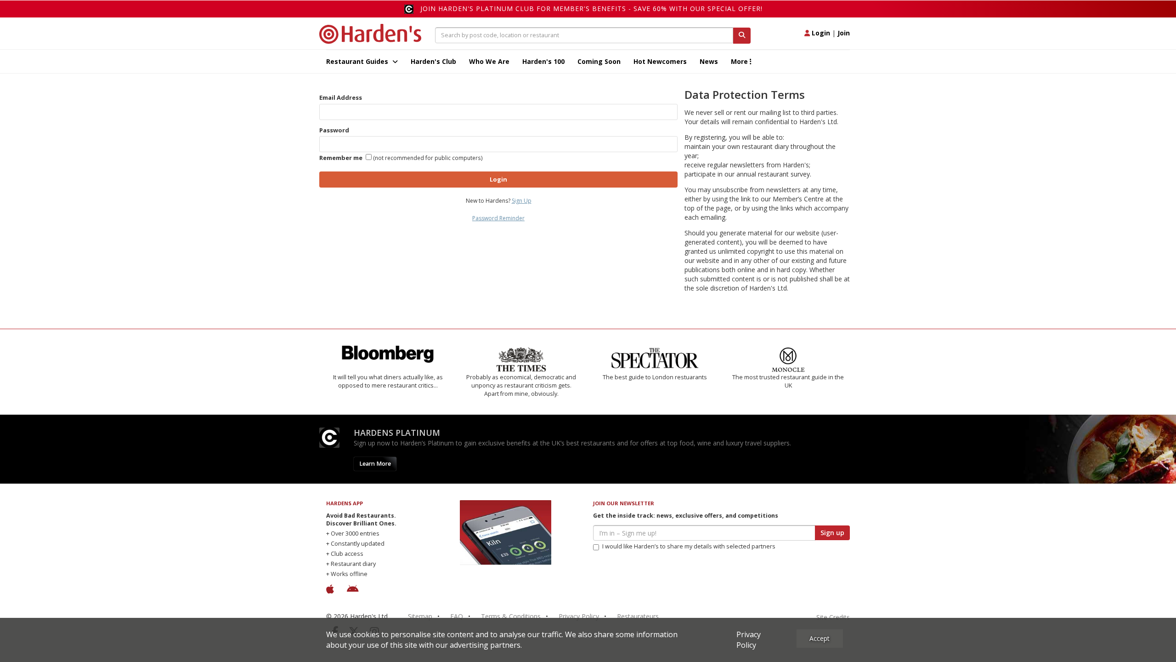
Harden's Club (433, 61)
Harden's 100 (543, 61)
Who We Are (489, 61)
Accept (819, 638)
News (709, 61)
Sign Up (521, 201)
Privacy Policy (579, 616)
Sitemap (420, 616)
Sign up (832, 532)
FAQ (456, 616)
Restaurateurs (638, 616)
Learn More (375, 464)
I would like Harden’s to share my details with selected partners (688, 546)
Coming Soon (599, 61)
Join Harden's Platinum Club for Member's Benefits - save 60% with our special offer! (591, 8)
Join (843, 33)
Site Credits (833, 617)
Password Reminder (498, 218)
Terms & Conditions (511, 616)
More (740, 61)
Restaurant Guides (358, 61)
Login (820, 33)
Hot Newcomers (660, 61)
